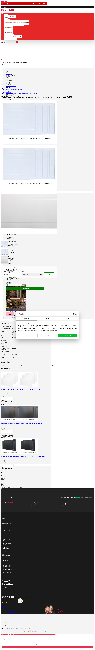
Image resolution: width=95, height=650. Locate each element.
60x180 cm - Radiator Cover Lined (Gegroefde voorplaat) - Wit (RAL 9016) (20, 93)
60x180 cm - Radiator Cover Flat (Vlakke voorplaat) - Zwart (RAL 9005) (21, 423)
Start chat (8, 301)
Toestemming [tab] (26, 318)
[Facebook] (5, 617)
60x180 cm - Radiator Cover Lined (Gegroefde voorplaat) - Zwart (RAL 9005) (23, 456)
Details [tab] (47, 318)
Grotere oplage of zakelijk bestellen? (14, 308)
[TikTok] (5, 625)
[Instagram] (5, 619)
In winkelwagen (24, 288)
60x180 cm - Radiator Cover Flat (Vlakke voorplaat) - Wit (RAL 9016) (21, 389)
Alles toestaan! (67, 335)
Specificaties (7, 318)
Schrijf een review (4, 485)
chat (16, 298)
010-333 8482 (11, 298)
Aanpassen (46, 335)
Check (49, 274)
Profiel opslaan (47, 647)
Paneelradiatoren (7, 91)
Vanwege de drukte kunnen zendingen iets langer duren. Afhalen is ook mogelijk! (23, 3)
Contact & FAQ (9, 311)
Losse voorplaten (7, 92)
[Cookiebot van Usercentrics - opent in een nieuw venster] (71, 314)
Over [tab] (68, 318)
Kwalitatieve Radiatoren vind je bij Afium (12, 89)
